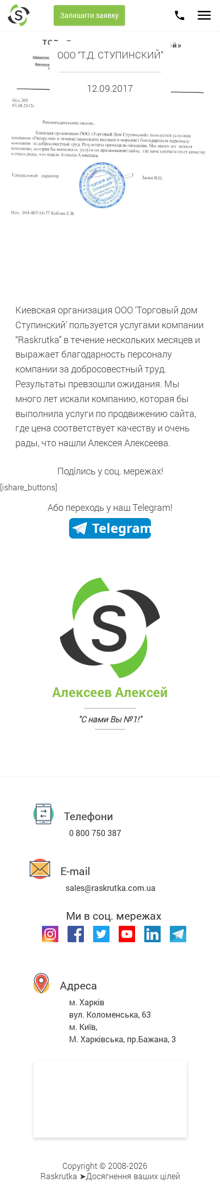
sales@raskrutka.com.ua (110, 887)
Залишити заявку (89, 15)
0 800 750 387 (95, 832)
